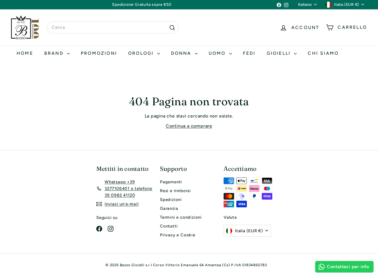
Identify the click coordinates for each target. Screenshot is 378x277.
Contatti (169, 226)
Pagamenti (171, 181)
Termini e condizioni (181, 217)
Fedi (249, 53)
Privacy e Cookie (177, 234)
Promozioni (99, 53)
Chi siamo (323, 53)
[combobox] (112, 27)
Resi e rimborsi (175, 190)
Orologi (142, 53)
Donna (182, 53)
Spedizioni (171, 199)
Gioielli (280, 53)
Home (25, 53)
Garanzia (169, 208)
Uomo (218, 53)
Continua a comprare (189, 126)
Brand (55, 53)
